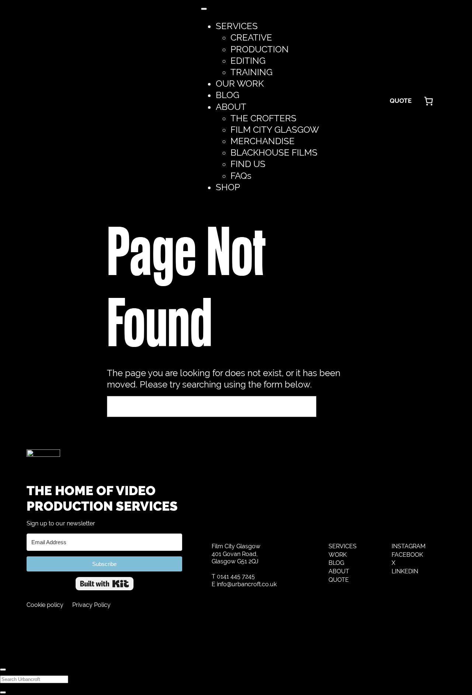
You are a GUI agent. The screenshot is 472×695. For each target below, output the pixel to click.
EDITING (248, 61)
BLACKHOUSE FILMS (273, 152)
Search (342, 406)
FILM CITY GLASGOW (274, 130)
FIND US (248, 164)
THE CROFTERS (263, 118)
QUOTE (401, 100)
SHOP (228, 187)
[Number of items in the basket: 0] (428, 101)
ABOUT (231, 107)
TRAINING (251, 72)
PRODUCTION (259, 49)
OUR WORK (240, 83)
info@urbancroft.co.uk (247, 584)
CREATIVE (251, 37)
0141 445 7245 (236, 576)
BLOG (227, 95)
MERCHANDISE (262, 141)
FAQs (240, 176)
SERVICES (237, 26)
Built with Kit (104, 583)
